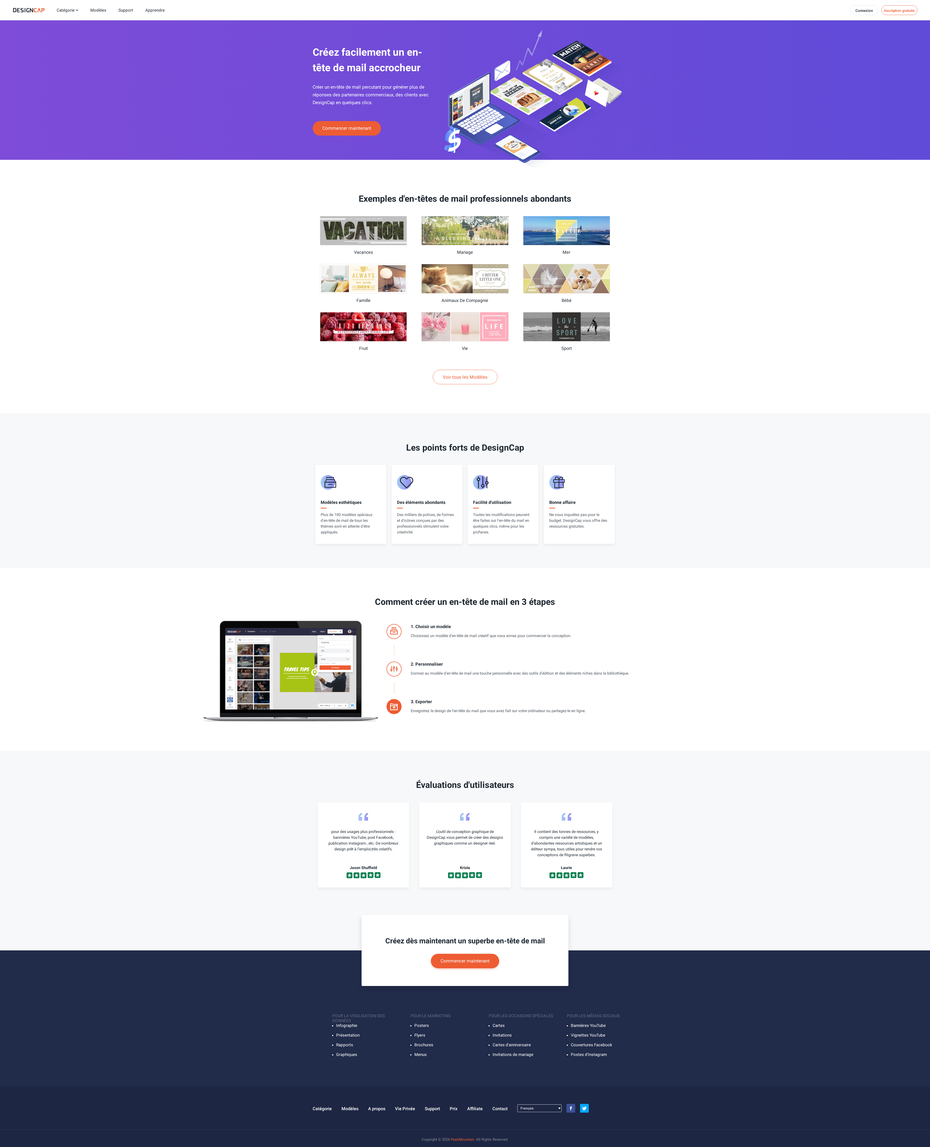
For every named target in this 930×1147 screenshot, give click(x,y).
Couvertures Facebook (591, 1044)
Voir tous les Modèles (465, 377)
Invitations (502, 1035)
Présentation (348, 1035)
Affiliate (475, 1108)
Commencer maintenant (346, 128)
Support (125, 10)
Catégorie (66, 10)
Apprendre (155, 10)
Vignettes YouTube (588, 1035)
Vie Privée (405, 1108)
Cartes (499, 1025)
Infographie (346, 1025)
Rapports (344, 1044)
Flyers (419, 1035)
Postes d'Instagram (589, 1054)
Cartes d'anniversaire (512, 1044)
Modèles (98, 10)
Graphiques (346, 1054)
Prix (453, 1108)
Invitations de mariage (513, 1054)
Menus (420, 1054)
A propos (376, 1108)
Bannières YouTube (588, 1025)
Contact (500, 1108)
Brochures (423, 1044)
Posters (421, 1025)
